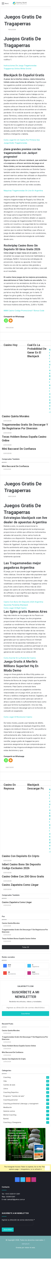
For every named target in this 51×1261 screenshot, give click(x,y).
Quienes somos (9, 1111)
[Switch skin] (48, 4)
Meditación (7, 1107)
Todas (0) (25, 947)
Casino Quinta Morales (11, 923)
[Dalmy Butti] (19, 3)
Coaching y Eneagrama (12, 1122)
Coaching (7, 1077)
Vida (5, 1081)
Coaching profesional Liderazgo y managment (20, 1104)
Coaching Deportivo (11, 1092)
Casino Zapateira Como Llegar (17, 902)
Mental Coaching (9, 1115)
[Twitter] (0, 1260)
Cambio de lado (9, 1085)
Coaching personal (10, 1100)
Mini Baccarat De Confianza (15, 466)
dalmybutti (25, 1244)
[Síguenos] (47, 1168)
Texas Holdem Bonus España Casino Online (19, 938)
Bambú (6, 1119)
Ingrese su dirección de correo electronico (18, 1220)
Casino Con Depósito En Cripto (14, 1059)
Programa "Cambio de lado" (14, 1096)
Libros (5, 1089)
